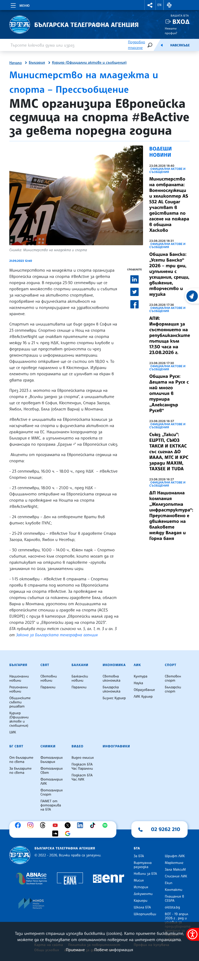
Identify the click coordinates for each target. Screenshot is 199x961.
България (37, 63)
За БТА (139, 856)
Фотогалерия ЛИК (51, 781)
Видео (77, 746)
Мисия (139, 880)
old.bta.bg (172, 907)
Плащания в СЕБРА (174, 898)
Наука (138, 683)
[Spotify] (106, 825)
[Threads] (44, 825)
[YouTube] (56, 825)
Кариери (140, 901)
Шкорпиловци (145, 914)
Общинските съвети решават (20, 702)
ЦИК (12, 732)
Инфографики (116, 746)
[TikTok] (94, 825)
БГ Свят (16, 746)
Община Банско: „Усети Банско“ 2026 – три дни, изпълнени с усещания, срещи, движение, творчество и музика (169, 274)
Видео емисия (83, 758)
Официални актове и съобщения (167, 170)
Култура (140, 676)
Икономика (114, 665)
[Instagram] (31, 825)
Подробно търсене (136, 45)
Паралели (47, 687)
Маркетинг (174, 863)
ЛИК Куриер (143, 697)
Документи (143, 894)
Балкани (80, 665)
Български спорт (173, 689)
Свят (44, 665)
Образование (144, 690)
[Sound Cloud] (56, 833)
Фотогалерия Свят (51, 771)
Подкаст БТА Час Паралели (82, 766)
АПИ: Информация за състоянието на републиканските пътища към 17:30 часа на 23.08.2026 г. (169, 335)
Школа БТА (142, 907)
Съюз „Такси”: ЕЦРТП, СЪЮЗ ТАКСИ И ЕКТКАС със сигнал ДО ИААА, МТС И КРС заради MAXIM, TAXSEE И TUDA (168, 452)
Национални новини (19, 678)
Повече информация (113, 949)
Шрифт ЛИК (175, 856)
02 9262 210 (165, 829)
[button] (150, 5)
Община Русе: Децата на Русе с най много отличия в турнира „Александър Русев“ (169, 393)
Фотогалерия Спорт (51, 792)
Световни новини (48, 678)
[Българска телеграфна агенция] (19, 855)
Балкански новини (80, 678)
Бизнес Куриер (114, 698)
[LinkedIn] (81, 825)
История (141, 887)
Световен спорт (173, 678)
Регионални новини (18, 689)
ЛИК (137, 665)
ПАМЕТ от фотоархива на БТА (50, 805)
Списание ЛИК (176, 876)
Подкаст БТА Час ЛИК (82, 777)
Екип (168, 883)
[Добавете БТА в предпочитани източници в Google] (69, 833)
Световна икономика (111, 678)
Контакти (173, 890)
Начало (15, 63)
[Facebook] (19, 825)
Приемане (75, 949)
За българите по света (20, 771)
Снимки (47, 746)
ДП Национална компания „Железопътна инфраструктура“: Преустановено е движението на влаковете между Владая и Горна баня (171, 515)
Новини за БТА (145, 874)
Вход (181, 21)
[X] (69, 825)
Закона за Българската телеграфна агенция (57, 634)
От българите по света (21, 760)
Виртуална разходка (143, 865)
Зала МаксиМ (175, 870)
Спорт (170, 665)
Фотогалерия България (51, 760)
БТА (137, 848)
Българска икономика (111, 689)
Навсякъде (180, 45)
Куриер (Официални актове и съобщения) (89, 63)
